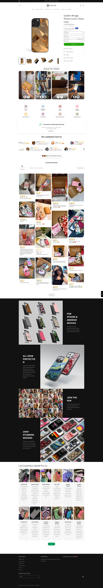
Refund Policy (21, 559)
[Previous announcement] (38, 1)
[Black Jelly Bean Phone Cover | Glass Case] (44, 96)
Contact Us (21, 567)
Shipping (69, 29)
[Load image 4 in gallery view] (43, 61)
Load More (51, 294)
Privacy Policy (21, 563)
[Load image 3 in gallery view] (36, 61)
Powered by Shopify (26, 585)
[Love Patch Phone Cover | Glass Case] (58, 96)
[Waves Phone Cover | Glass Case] (78, 96)
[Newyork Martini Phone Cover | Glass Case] (28, 96)
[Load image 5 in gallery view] (51, 61)
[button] (20, 5)
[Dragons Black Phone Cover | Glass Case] (74, 96)
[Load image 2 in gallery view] (29, 61)
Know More (51, 131)
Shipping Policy (22, 561)
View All (51, 544)
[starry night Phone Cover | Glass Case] (41, 96)
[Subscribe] (38, 576)
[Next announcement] (64, 1)
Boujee (22, 585)
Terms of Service (22, 565)
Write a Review (80, 168)
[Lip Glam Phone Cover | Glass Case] (24, 96)
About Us (20, 569)
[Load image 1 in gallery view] (22, 61)
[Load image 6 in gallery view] (58, 61)
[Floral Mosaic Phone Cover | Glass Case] (61, 96)
